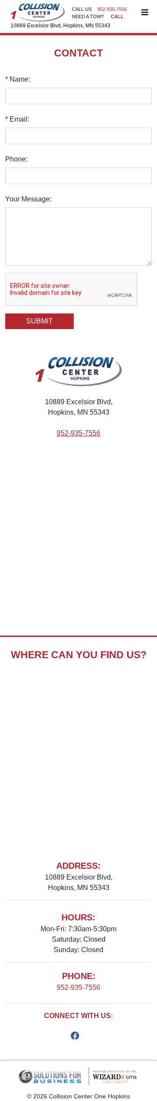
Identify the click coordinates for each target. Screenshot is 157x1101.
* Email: (17, 119)
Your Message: (28, 199)
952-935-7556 (78, 433)
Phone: (16, 159)
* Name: (17, 79)
